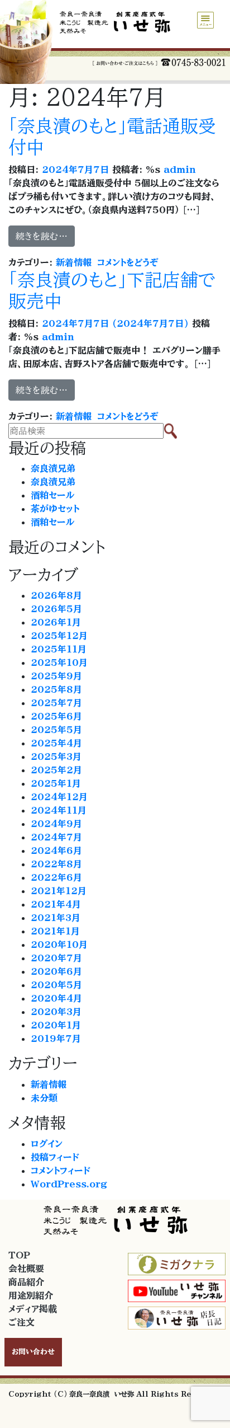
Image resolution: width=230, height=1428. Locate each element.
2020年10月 (59, 944)
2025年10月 (59, 662)
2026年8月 (56, 595)
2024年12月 (59, 796)
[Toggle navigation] (205, 20)
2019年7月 (56, 1038)
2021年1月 (55, 931)
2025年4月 (56, 743)
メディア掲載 (32, 1308)
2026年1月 (56, 622)
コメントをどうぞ (128, 262)
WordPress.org (69, 1184)
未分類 (44, 1097)
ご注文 (21, 1322)
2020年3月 (56, 1011)
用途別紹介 (30, 1295)
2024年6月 (56, 850)
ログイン (47, 1143)
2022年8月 (56, 863)
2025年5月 (56, 729)
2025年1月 (56, 783)
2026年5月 (56, 608)
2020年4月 (56, 998)
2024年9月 (56, 823)
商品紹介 (26, 1281)
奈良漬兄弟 (53, 468)
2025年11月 (59, 649)
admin (178, 169)
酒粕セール (52, 495)
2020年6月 (56, 971)
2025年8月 (56, 689)
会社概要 (26, 1268)
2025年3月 (56, 756)
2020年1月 (56, 1025)
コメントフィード (60, 1170)
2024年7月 (56, 837)
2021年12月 (59, 890)
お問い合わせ (33, 1351)
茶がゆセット (55, 508)
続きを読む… (42, 236)
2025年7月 (56, 702)
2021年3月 (55, 917)
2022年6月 (56, 877)
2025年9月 (56, 675)
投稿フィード (55, 1157)
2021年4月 (56, 904)
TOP (19, 1255)
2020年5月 (56, 984)
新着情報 (74, 262)
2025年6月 (56, 716)
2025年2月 (56, 769)
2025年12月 (59, 635)
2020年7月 (56, 957)
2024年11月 (59, 810)
